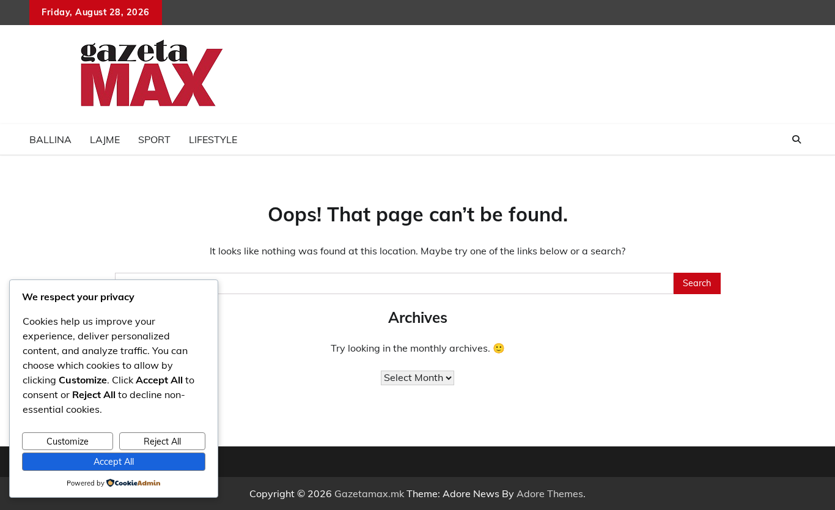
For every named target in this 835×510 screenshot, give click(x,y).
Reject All (162, 441)
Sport (154, 139)
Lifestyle (213, 139)
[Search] (796, 139)
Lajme (105, 139)
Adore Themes (550, 493)
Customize (67, 441)
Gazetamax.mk (369, 493)
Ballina (50, 139)
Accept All (114, 461)
